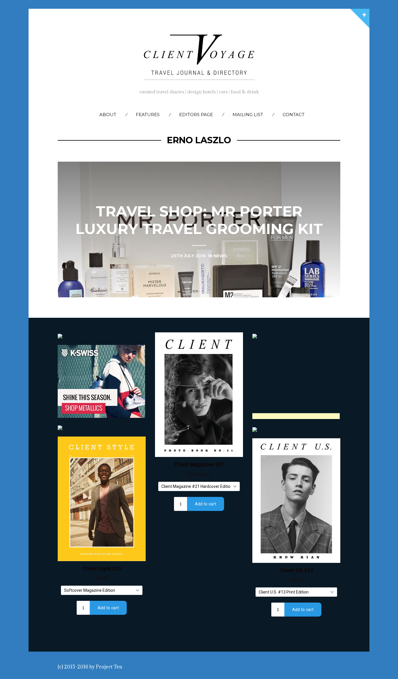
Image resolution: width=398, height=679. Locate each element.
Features (148, 114)
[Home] (199, 55)
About (107, 114)
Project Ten (109, 667)
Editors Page (196, 114)
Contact (293, 114)
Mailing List (248, 114)
